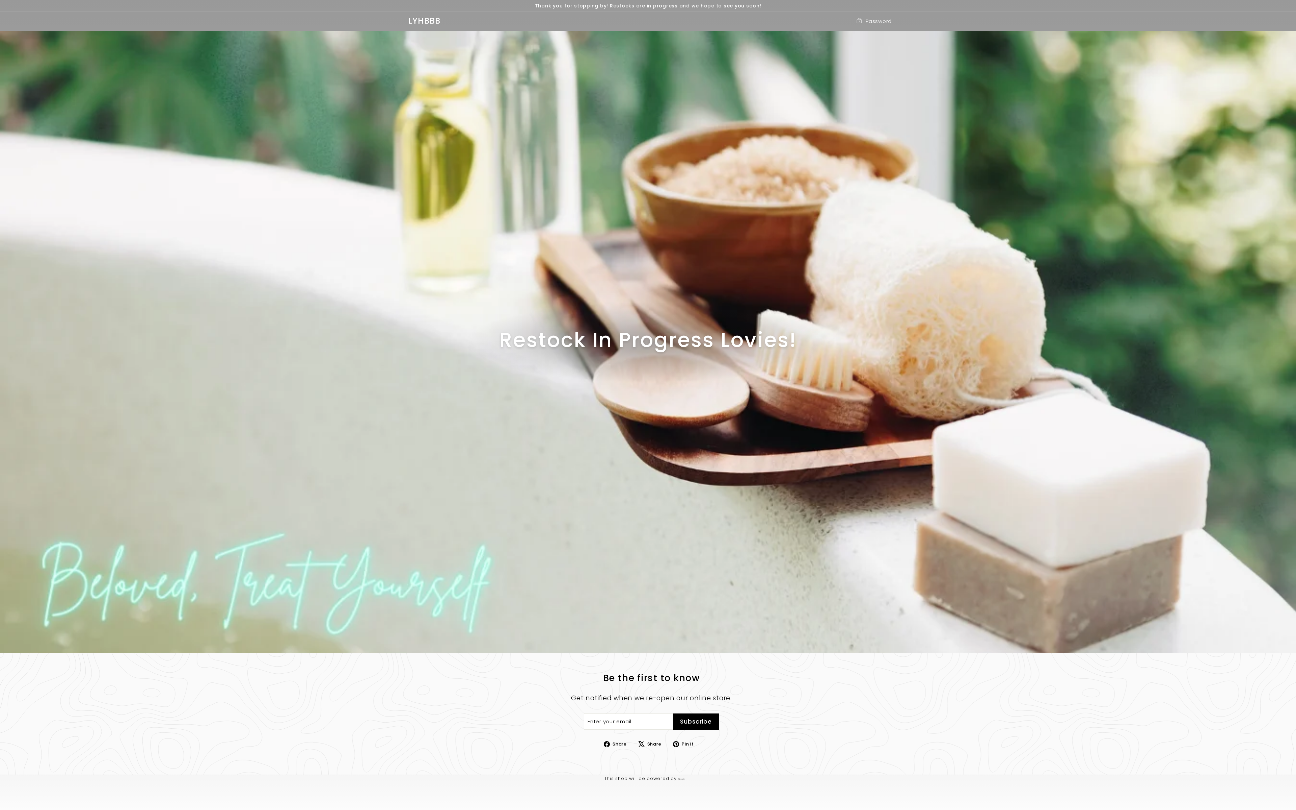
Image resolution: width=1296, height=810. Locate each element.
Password (879, 21)
